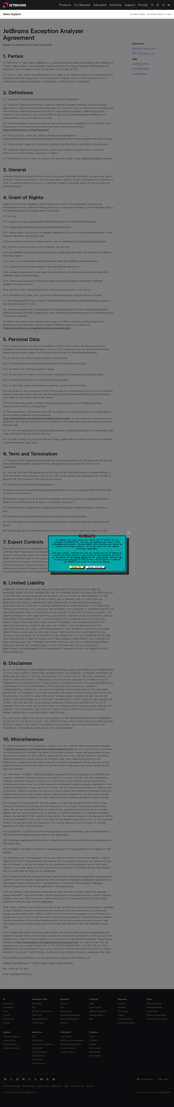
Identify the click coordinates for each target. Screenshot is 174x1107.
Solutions (115, 5)
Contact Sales (137, 14)
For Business (82, 5)
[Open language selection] (169, 5)
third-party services (67, 560)
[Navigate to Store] (163, 5)
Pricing (142, 5)
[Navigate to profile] (158, 5)
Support (130, 5)
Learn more (92, 549)
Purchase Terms (155, 14)
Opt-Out (106, 562)
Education (100, 5)
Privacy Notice (80, 557)
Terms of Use (102, 557)
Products (65, 5)
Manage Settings (95, 567)
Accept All (76, 567)
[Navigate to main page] (14, 4)
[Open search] (152, 5)
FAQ (168, 14)
